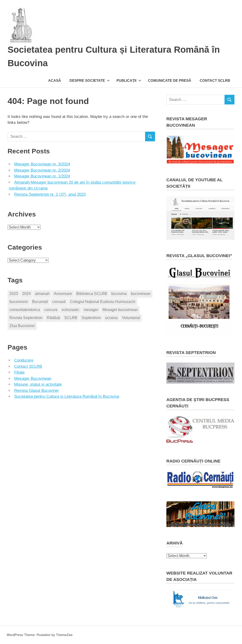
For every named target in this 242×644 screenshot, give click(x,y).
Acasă (54, 80)
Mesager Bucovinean (32, 378)
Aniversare (63, 294)
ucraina (111, 318)
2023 (13, 294)
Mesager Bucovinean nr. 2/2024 (42, 170)
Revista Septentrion (26, 318)
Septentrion (91, 318)
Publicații (126, 80)
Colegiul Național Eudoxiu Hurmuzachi (102, 302)
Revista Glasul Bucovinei (36, 390)
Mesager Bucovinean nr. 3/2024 (42, 164)
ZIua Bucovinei (22, 326)
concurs (50, 310)
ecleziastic (70, 310)
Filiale (19, 372)
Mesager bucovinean (120, 310)
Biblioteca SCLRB (91, 294)
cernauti (59, 302)
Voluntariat (131, 318)
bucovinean (141, 294)
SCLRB (70, 318)
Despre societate (87, 80)
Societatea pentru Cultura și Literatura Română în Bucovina (66, 396)
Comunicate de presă (169, 80)
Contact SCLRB (215, 80)
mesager (91, 310)
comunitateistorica (24, 310)
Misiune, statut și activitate (38, 384)
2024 (26, 294)
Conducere (23, 360)
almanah (42, 294)
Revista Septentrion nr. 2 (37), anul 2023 (50, 194)
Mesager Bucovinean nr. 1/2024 (42, 176)
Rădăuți (53, 318)
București (40, 302)
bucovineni (18, 302)
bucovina (119, 294)
